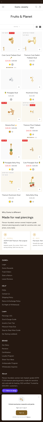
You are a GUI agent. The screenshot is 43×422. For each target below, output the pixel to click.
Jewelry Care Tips (8, 323)
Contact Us (6, 294)
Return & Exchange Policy (11, 301)
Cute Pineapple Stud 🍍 (31, 163)
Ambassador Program (10, 363)
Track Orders (6, 272)
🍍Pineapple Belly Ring (11, 163)
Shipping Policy (7, 297)
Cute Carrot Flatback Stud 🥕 (11, 56)
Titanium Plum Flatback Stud (31, 126)
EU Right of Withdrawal (10, 305)
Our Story (5, 345)
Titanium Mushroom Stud (11, 195)
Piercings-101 (7, 316)
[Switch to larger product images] (37, 27)
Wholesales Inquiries (9, 367)
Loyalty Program (8, 356)
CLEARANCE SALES (17, 1)
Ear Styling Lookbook (9, 334)
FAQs (4, 290)
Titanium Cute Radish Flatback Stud (32, 56)
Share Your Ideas (8, 359)
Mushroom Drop (32, 93)
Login (4, 264)
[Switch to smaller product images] (40, 27)
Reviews (5, 349)
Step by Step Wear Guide (11, 330)
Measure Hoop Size (9, 327)
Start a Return (7, 275)
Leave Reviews (7, 279)
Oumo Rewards (7, 268)
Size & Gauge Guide (9, 319)
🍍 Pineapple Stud (11, 93)
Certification (6, 352)
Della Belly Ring (32, 195)
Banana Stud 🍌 (11, 125)
